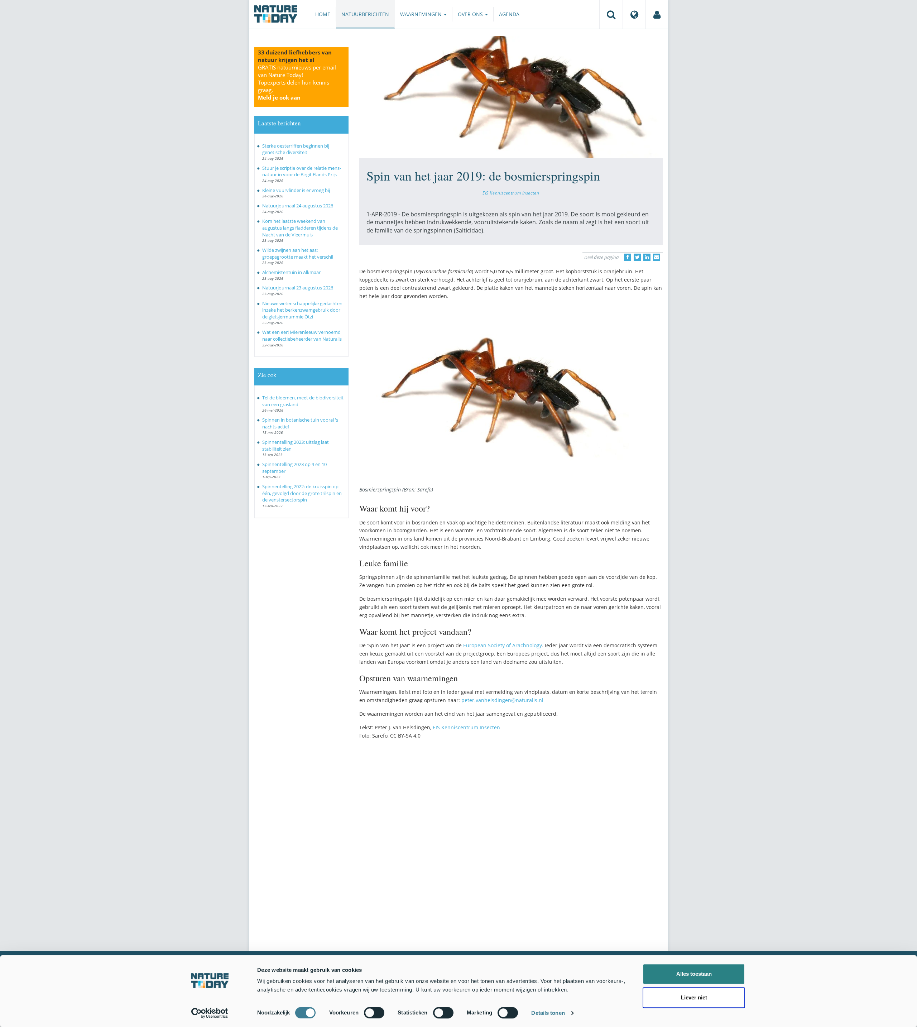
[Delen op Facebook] (627, 257)
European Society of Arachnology (502, 645)
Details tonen (548, 1013)
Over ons (471, 14)
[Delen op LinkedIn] (646, 257)
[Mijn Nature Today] (657, 14)
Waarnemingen (421, 14)
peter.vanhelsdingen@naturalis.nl (502, 700)
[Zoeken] (611, 14)
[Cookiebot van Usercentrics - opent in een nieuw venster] (209, 1013)
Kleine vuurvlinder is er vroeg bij (296, 190)
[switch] (374, 1012)
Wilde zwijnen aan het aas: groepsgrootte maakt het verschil (297, 253)
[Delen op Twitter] (637, 257)
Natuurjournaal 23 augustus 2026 (297, 287)
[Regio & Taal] (634, 14)
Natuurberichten (365, 14)
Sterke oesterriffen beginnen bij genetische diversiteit (295, 149)
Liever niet (694, 997)
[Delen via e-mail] (656, 257)
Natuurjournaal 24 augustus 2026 (297, 205)
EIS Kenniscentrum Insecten (510, 193)
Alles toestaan (694, 974)
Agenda (509, 14)
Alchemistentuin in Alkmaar (291, 272)
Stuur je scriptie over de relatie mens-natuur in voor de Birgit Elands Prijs (301, 171)
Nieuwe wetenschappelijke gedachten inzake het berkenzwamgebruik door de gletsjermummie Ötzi (302, 310)
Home (322, 14)
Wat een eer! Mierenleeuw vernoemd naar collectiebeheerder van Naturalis (302, 335)
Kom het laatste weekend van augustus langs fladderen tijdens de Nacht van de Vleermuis (300, 227)
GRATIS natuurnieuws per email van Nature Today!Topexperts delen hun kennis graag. (297, 82)
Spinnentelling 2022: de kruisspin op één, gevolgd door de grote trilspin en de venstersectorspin (302, 493)
